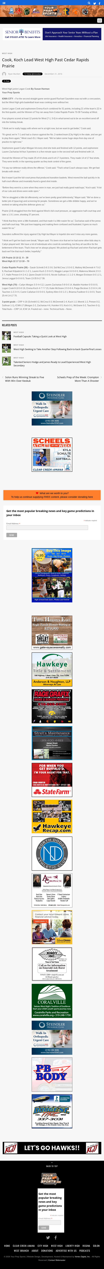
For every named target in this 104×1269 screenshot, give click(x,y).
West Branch (21, 1250)
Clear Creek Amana (24, 1245)
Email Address (13, 523)
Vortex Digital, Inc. (82, 1257)
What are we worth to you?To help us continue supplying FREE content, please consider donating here (52, 495)
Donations (47, 1250)
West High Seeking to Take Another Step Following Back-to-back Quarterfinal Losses (57, 349)
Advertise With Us (66, 1250)
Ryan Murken (14, 74)
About (35, 1250)
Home (7, 1245)
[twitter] (95, 3)
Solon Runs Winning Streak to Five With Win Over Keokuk (23, 379)
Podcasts (84, 1250)
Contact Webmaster (56, 1260)
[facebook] (99, 3)
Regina (86, 1245)
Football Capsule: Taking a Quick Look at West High (40, 336)
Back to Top (52, 1166)
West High (7, 53)
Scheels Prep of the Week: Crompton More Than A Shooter (79, 379)
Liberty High (73, 1245)
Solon (96, 1245)
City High (43, 1245)
